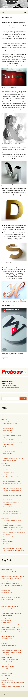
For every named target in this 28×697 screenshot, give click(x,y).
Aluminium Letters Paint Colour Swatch (10, 571)
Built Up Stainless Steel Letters (10, 426)
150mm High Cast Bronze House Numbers (12, 525)
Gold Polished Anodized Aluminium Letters (12, 442)
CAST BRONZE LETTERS (6, 569)
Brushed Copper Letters (8, 469)
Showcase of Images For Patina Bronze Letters (13, 550)
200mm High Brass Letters (7, 641)
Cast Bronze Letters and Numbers (10, 509)
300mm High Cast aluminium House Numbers (13, 529)
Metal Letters (4, 419)
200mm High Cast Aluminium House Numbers (13, 458)
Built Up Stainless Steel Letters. (10, 91)
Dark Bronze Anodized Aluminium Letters (10, 597)
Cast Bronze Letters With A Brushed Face (12, 490)
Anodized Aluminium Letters (9, 449)
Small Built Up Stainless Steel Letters (11, 433)
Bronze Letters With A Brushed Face (11, 479)
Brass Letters (4, 463)
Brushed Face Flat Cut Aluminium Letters (12, 439)
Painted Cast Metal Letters (9, 451)
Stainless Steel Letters (6, 421)
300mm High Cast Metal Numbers (8, 645)
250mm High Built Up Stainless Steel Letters (11, 652)
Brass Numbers (6, 465)
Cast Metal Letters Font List (9, 499)
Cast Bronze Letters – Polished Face (9, 608)
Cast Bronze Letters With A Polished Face (12, 488)
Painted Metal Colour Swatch (9, 460)
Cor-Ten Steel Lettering (6, 673)
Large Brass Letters (5, 675)
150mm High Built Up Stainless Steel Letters (11, 655)
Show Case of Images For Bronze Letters (12, 548)
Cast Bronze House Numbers (7, 636)
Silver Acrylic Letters (6, 671)
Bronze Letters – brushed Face (8, 604)
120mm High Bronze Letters (7, 668)
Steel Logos (4, 601)
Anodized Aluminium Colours (7, 588)
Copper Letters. (6, 267)
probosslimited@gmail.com (19, 300)
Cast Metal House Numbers (7, 611)
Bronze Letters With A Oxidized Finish (11, 481)
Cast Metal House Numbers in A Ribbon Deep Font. (14, 456)
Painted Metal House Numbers (9, 536)
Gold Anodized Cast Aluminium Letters (10, 659)
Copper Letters (4, 468)
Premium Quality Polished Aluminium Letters (11, 629)
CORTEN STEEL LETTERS (6, 638)
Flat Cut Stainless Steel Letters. (10, 43)
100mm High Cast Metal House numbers (12, 523)
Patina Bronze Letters (6, 622)
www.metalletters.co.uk (9, 385)
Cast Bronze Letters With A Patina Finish (12, 495)
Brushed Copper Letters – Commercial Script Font (12, 625)
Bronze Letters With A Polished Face (11, 476)
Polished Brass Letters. (6, 657)
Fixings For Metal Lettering (7, 680)
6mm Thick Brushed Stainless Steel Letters (11, 613)
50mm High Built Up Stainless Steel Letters (10, 618)
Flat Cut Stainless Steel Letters (10, 423)
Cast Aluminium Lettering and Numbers (11, 502)
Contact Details (4, 417)
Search (3, 395)
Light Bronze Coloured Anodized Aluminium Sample (12, 576)
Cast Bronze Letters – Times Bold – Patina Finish (13, 493)
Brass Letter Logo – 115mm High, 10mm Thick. (11, 585)
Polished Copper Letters (8, 472)
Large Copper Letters (6, 590)
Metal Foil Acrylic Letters (6, 581)
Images (3, 539)
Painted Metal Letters (8, 430)
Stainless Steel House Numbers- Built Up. (12, 435)
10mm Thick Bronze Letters (7, 666)
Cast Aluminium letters (8, 446)
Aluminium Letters (5, 438)
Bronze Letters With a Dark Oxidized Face (12, 483)
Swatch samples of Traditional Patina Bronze (11, 578)
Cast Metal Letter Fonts (6, 648)
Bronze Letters (4, 474)
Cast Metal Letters (5, 498)
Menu (2, 12)
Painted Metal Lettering (6, 615)
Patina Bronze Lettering (8, 486)
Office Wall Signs (5, 678)
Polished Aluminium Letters (9, 444)
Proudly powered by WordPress (8, 694)
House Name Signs (5, 664)
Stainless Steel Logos (8, 428)
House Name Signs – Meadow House (9, 606)
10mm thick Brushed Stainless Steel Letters (11, 595)
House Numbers (5, 518)
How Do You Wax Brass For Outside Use (10, 583)
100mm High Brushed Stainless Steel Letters (11, 650)
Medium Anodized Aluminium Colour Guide (10, 631)
